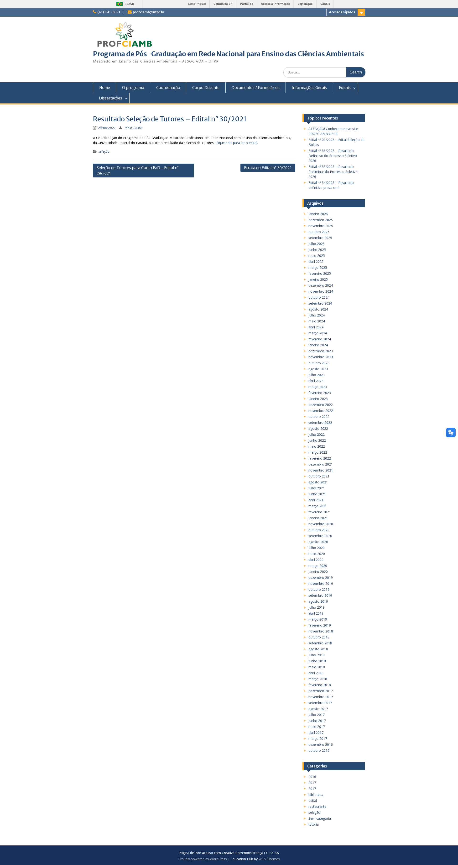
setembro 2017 (320, 702)
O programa (133, 87)
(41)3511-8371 (108, 12)
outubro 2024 (318, 297)
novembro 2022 (320, 410)
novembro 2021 (320, 470)
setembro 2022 (320, 422)
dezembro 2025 (320, 220)
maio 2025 (316, 255)
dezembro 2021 (320, 464)
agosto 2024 (318, 309)
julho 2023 (316, 375)
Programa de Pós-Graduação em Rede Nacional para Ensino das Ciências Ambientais (228, 54)
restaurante (317, 806)
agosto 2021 (318, 482)
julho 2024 (316, 315)
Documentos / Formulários (256, 87)
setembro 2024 (320, 303)
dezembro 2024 (320, 285)
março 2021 (317, 506)
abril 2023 (315, 380)
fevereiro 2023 (319, 392)
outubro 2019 (318, 589)
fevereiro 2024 (319, 339)
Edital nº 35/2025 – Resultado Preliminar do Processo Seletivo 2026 (333, 171)
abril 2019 (315, 613)
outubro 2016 (318, 750)
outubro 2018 (318, 637)
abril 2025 (315, 261)
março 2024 (317, 333)
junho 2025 (317, 249)
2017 (312, 782)
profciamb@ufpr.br (148, 12)
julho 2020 (316, 547)
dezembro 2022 (320, 404)
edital (312, 800)
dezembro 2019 (320, 577)
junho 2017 (317, 720)
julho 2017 (316, 714)
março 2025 (317, 267)
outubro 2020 (318, 530)
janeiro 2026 (318, 214)
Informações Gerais (309, 87)
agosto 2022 (318, 428)
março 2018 (317, 679)
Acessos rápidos (342, 12)
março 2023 (317, 386)
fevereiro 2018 (319, 685)
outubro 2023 (318, 363)
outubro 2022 (318, 416)
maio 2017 (316, 726)
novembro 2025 (320, 225)
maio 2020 (316, 553)
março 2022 (317, 452)
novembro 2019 (320, 583)
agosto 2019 (318, 601)
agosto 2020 (318, 541)
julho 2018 (316, 655)
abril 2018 (315, 673)
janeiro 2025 (318, 279)
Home (104, 87)
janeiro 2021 (318, 518)
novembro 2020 (320, 524)
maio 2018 (316, 667)
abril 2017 (315, 732)
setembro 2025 (320, 237)
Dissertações (110, 98)
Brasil (130, 4)
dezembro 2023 (320, 351)
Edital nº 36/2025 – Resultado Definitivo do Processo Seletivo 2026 (332, 155)
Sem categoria (319, 818)
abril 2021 (315, 500)
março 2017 (317, 738)
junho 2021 (317, 494)
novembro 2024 (320, 291)
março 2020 (317, 565)
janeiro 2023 (318, 398)
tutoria (313, 824)
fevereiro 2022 (319, 458)
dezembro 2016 (320, 744)
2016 (312, 776)
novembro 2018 (320, 631)
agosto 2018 (318, 649)
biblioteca (315, 794)
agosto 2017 (318, 708)
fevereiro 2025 (319, 273)
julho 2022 (316, 434)
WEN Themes (269, 859)
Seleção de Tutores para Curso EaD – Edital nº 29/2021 (137, 170)
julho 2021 (316, 488)
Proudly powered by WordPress (202, 859)
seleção (104, 151)
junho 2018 (317, 661)
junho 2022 (317, 440)
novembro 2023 (320, 357)
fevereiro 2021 (319, 512)
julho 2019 (316, 607)
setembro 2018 (320, 643)
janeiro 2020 (318, 571)
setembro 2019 (320, 595)
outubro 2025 (318, 231)
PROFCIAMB (133, 127)
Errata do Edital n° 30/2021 (268, 167)
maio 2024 (316, 321)
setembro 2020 (320, 536)
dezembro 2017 (320, 691)
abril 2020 (315, 559)
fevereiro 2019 (319, 625)
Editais (345, 87)
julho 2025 (316, 243)
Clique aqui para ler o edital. (236, 142)
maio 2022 (316, 446)
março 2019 (317, 619)
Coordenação (168, 87)
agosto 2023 (318, 369)
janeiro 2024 (318, 345)
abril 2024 (315, 327)
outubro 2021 (318, 476)
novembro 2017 (320, 696)
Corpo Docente (205, 87)
